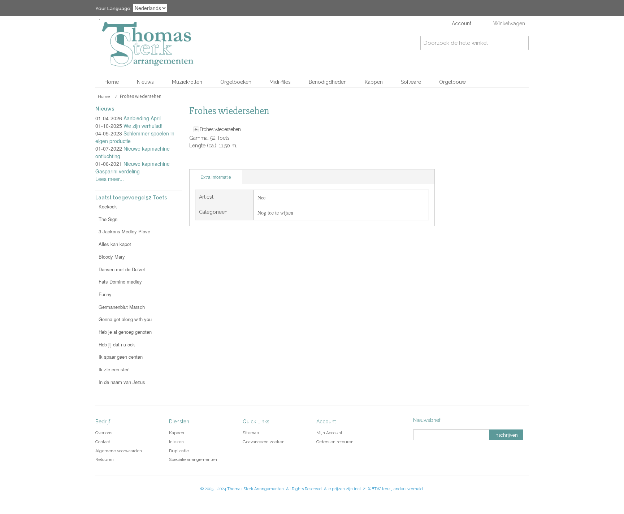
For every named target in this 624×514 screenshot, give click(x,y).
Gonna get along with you (125, 319)
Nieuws (145, 82)
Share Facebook (211, 162)
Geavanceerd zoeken (264, 441)
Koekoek (108, 206)
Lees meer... (109, 178)
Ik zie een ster (114, 369)
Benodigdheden (328, 82)
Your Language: (113, 8)
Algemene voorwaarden (118, 450)
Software (411, 82)
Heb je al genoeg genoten (125, 331)
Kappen (374, 82)
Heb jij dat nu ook (117, 344)
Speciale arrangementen (193, 459)
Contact (102, 441)
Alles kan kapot (115, 244)
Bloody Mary (112, 256)
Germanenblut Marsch (122, 306)
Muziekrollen (187, 82)
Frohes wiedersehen (220, 129)
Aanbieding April (142, 118)
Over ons (103, 432)
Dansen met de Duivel (122, 269)
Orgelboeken (235, 82)
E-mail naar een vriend (196, 162)
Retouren (104, 459)
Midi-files (280, 82)
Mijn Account (329, 432)
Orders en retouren (335, 441)
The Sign (108, 219)
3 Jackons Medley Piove (124, 231)
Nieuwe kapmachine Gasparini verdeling (132, 167)
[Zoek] (521, 43)
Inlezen (176, 441)
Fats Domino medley (120, 281)
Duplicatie (179, 450)
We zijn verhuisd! (143, 125)
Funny (105, 294)
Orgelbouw (452, 82)
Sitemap (251, 432)
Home (111, 82)
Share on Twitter (225, 162)
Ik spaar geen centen (121, 356)
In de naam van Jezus (122, 382)
